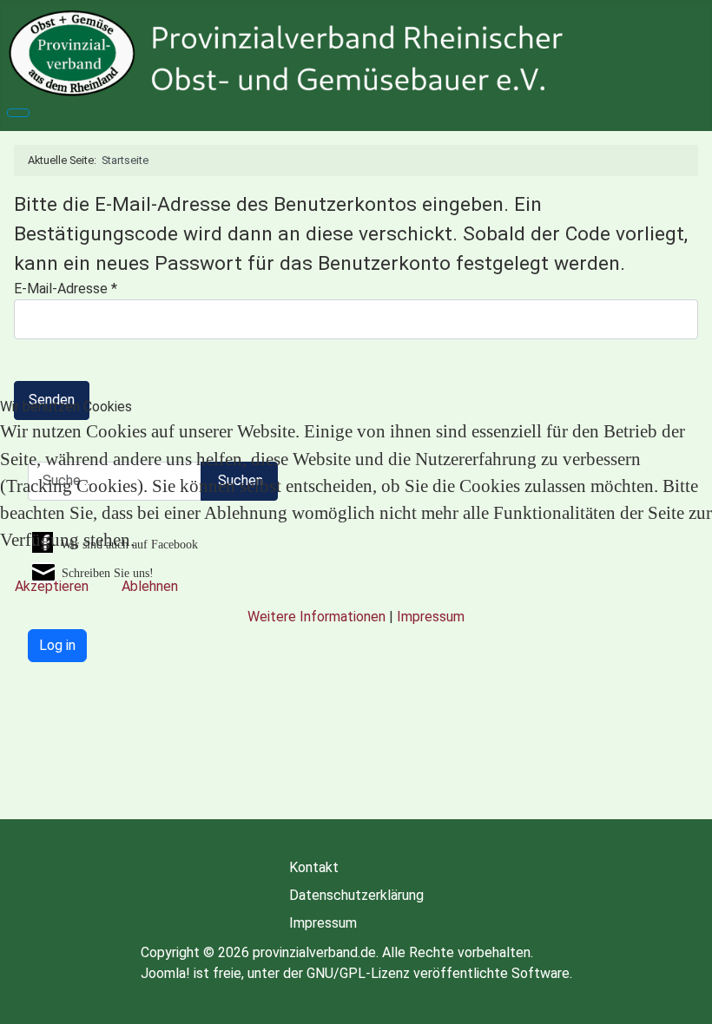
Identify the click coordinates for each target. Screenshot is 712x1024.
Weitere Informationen (316, 616)
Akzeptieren (52, 586)
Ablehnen (150, 586)
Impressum (431, 616)
